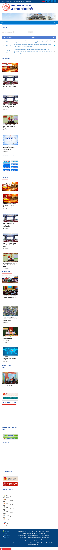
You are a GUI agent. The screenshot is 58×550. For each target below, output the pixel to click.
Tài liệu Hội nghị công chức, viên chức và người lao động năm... (9, 358)
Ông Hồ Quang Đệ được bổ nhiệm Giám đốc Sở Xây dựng (10, 126)
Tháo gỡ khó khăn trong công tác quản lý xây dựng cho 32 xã (10, 297)
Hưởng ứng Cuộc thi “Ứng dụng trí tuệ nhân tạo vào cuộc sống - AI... (10, 147)
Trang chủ (18, 1)
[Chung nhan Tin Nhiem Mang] (6, 533)
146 (13, 69)
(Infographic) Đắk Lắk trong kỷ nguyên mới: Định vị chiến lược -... (10, 86)
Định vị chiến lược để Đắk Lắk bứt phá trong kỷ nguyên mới (9, 106)
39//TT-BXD (9, 45)
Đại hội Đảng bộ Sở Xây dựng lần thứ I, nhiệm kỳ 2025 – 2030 (11, 276)
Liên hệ (22, 1)
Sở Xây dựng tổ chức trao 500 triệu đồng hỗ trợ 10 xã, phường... (9, 338)
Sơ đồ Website (28, 1)
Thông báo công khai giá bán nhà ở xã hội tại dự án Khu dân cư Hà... (10, 318)
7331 (13, 280)
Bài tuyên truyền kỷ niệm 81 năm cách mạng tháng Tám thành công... (9, 64)
